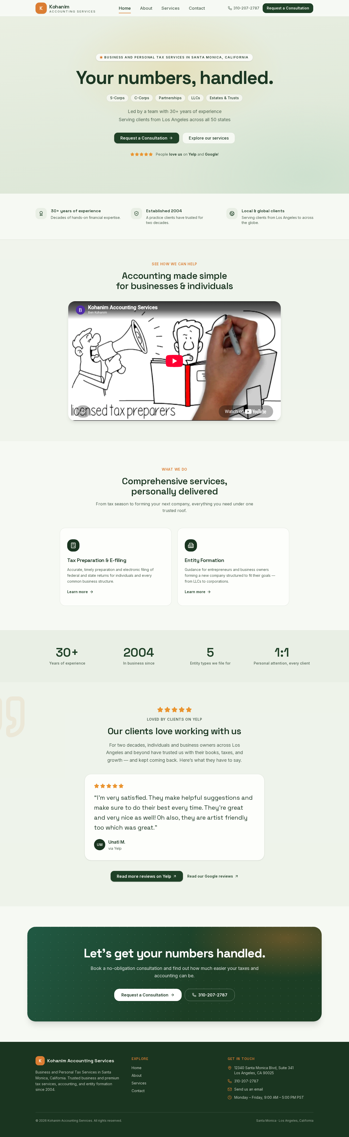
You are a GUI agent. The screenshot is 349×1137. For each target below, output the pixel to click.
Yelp (192, 154)
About (146, 8)
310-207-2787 (246, 8)
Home (125, 8)
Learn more (77, 592)
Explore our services (209, 138)
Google (211, 154)
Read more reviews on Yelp (144, 876)
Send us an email (248, 1089)
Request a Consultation (288, 8)
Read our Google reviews (210, 876)
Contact (197, 8)
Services (170, 8)
